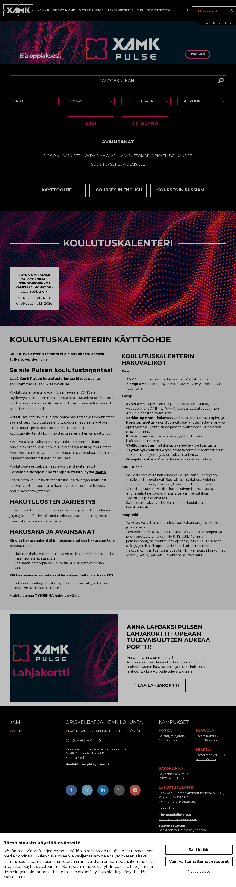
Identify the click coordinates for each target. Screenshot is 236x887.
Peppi (216, 23)
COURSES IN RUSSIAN (180, 190)
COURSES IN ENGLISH (119, 190)
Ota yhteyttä (158, 10)
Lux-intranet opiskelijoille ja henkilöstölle (106, 731)
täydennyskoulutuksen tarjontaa (172, 455)
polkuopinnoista (146, 441)
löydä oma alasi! (100, 156)
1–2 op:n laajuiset (62, 156)
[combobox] (34, 101)
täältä (100, 472)
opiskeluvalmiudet (171, 156)
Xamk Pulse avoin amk (56, 10)
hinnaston (145, 413)
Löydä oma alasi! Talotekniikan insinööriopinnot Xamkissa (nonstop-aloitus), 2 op (34, 283)
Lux (206, 23)
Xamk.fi (18, 731)
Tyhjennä (145, 123)
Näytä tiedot (199, 871)
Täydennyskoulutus (125, 10)
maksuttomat (134, 156)
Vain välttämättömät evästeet (199, 861)
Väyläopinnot (91, 10)
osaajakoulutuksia (197, 459)
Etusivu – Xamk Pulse (51, 384)
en (186, 10)
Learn (228, 23)
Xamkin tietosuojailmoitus (178, 819)
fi (180, 10)
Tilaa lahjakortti (156, 685)
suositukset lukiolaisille (118, 164)
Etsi (91, 123)
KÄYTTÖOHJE (57, 190)
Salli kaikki (199, 850)
